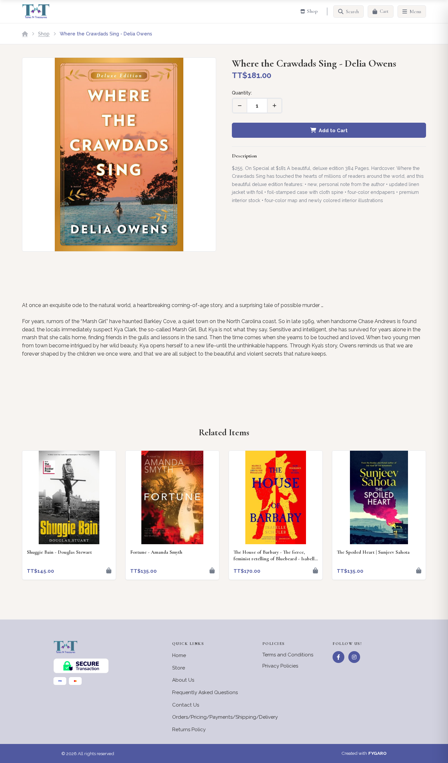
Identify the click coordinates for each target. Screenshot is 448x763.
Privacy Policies (280, 666)
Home (179, 655)
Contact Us (185, 705)
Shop (44, 33)
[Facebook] (338, 657)
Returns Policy (189, 729)
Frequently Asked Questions (205, 692)
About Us (183, 680)
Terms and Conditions (287, 655)
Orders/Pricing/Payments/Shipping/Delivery (225, 717)
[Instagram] (354, 657)
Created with (364, 753)
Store (178, 668)
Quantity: (242, 92)
